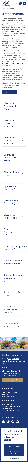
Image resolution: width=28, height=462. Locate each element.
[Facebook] (3, 421)
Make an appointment (12, 380)
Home (3, 8)
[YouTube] (17, 421)
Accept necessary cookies (14, 452)
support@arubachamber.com (12, 63)
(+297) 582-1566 (13, 359)
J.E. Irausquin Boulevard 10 (11, 371)
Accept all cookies (14, 446)
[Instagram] (8, 421)
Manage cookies (14, 458)
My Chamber (15, 31)
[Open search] (24, 3)
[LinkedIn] (12, 421)
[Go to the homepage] (6, 3)
